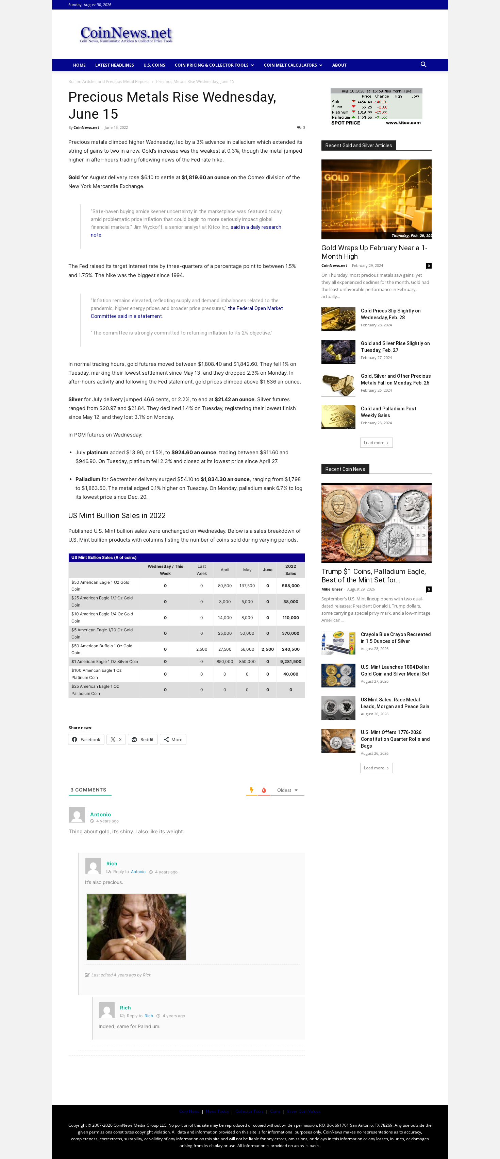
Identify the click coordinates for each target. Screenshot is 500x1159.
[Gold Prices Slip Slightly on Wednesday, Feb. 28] (338, 319)
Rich (149, 1015)
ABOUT (339, 65)
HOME (79, 65)
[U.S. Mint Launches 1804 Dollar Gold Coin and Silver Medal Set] (338, 675)
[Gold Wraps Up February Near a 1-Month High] (376, 199)
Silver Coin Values (304, 1111)
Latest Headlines (114, 65)
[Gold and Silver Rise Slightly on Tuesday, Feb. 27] (338, 352)
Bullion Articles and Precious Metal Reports (109, 81)
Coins (275, 1111)
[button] (423, 65)
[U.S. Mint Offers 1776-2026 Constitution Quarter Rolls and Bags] (338, 741)
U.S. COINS (154, 65)
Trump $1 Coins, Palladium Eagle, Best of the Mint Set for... (373, 575)
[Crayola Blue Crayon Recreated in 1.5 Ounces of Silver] (338, 643)
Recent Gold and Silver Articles (359, 145)
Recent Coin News (345, 469)
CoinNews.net (86, 127)
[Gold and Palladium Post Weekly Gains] (338, 417)
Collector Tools (249, 1111)
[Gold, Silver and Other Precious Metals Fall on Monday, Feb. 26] (338, 384)
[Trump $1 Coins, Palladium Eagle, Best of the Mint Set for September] (376, 523)
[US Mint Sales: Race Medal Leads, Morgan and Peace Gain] (338, 708)
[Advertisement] (308, 34)
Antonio (138, 871)
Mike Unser (332, 589)
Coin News (189, 1111)
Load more (374, 442)
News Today (217, 1111)
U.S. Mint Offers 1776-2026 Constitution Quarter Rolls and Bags (395, 739)
